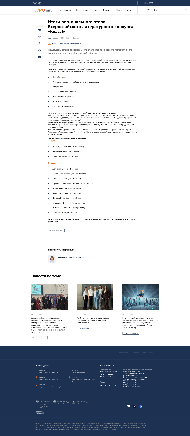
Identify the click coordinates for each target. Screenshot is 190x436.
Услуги (130, 10)
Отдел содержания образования (66, 43)
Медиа (119, 10)
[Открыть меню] (3, 10)
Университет (65, 10)
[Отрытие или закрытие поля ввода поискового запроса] (186, 10)
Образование (82, 10)
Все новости (53, 38)
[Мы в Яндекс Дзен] (39, 50)
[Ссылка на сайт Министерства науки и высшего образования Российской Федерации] (35, 3)
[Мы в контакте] (39, 29)
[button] (156, 276)
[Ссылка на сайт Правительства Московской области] (39, 3)
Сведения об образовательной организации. (136, 353)
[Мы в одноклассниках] (39, 43)
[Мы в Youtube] (39, 57)
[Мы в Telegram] (39, 36)
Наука (95, 10)
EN (141, 10)
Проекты (107, 10)
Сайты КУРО (148, 3)
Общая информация (56, 231)
